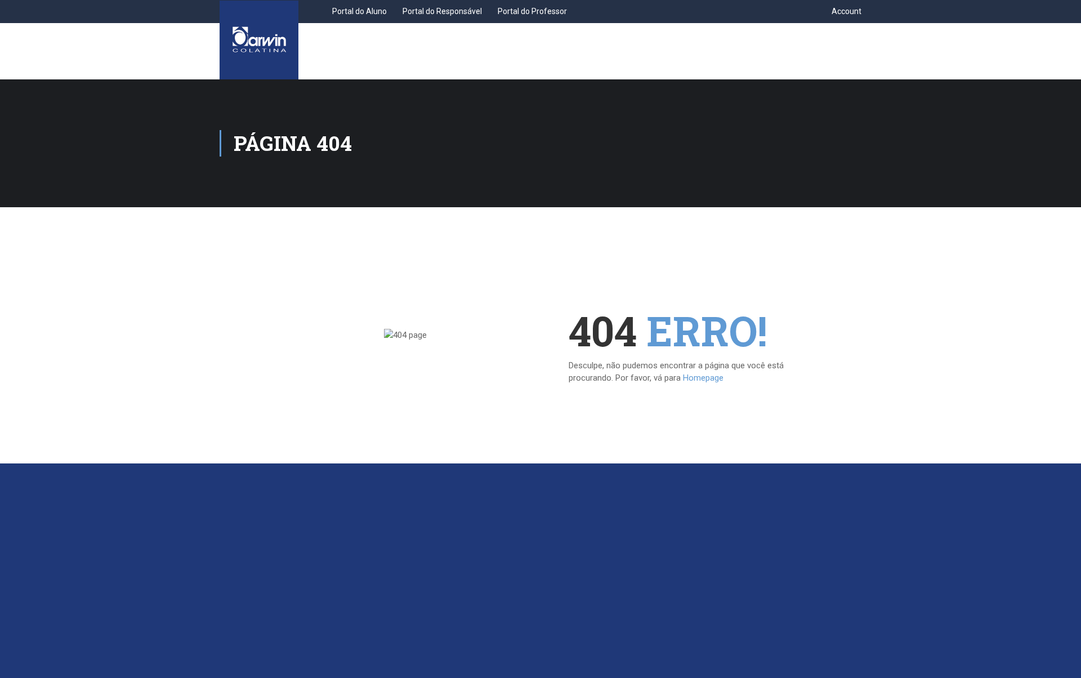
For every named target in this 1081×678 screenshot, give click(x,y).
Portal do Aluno (359, 11)
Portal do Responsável (442, 11)
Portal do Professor (532, 11)
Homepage (703, 378)
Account (846, 11)
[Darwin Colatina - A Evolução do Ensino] (259, 40)
